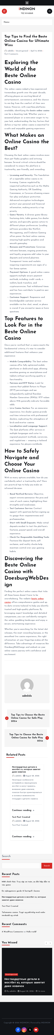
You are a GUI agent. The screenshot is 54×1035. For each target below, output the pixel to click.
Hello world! (31, 932)
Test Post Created (10, 906)
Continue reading (22, 810)
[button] (46, 943)
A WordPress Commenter (12, 932)
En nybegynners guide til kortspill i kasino (21, 891)
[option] (27, 971)
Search (6, 856)
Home (6, 22)
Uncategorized (22, 51)
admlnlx (11, 51)
